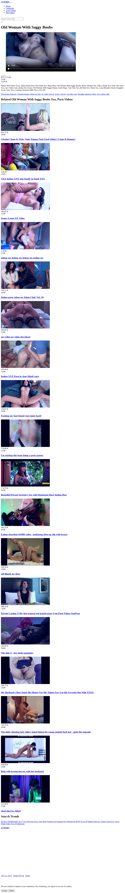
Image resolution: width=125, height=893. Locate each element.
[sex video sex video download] (25, 328)
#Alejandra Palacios (8, 94)
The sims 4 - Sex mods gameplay (17, 653)
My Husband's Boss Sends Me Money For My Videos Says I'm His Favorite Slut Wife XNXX (47, 692)
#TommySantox (23, 94)
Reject (11, 891)
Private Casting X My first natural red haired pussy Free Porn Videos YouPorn (40, 613)
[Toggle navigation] (11, 2)
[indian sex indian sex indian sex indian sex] (25, 249)
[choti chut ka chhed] (25, 802)
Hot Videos (10, 13)
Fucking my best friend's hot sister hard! (21, 416)
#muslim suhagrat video (87, 94)
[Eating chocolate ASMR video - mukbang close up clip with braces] (25, 525)
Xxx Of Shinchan (18, 824)
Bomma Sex (61, 822)
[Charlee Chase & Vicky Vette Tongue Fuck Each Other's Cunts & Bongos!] (25, 130)
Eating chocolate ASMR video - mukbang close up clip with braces (34, 534)
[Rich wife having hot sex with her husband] (25, 762)
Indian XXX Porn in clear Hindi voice (20, 376)
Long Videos (11, 10)
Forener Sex (51, 822)
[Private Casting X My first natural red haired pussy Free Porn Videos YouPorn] (25, 604)
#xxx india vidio (103, 94)
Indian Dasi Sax (94, 822)
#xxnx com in (60, 94)
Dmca (27, 876)
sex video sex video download (15, 337)
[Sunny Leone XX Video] (25, 209)
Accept (4, 891)
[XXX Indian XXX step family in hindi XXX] (25, 170)
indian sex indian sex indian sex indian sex (22, 258)
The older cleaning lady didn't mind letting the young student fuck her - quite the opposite (46, 732)
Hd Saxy (4, 822)
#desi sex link (35, 94)
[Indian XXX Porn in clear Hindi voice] (25, 367)
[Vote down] (4, 75)
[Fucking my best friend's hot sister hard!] (25, 407)
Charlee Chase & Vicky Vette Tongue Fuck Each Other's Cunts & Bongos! (38, 139)
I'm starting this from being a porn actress (22, 455)
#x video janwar (48, 94)
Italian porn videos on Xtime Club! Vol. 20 (22, 297)
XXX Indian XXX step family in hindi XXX (23, 179)
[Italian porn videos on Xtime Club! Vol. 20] (25, 288)
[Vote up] (2, 75)
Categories (10, 8)
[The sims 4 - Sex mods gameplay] (25, 644)
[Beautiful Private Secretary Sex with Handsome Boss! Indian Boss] (25, 486)
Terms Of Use (18, 876)
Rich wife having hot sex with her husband (22, 771)
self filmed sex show (10, 574)
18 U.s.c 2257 (6, 876)
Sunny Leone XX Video (13, 218)
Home (8, 6)
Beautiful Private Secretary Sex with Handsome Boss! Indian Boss (34, 495)
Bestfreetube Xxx (15, 822)
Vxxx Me (26, 822)
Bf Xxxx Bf (83, 822)
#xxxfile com (72, 94)
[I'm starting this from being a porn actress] (25, 446)
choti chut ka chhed (11, 811)
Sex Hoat (42, 822)
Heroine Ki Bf (72, 822)
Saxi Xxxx (34, 822)
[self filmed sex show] (25, 565)
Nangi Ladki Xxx (108, 822)
